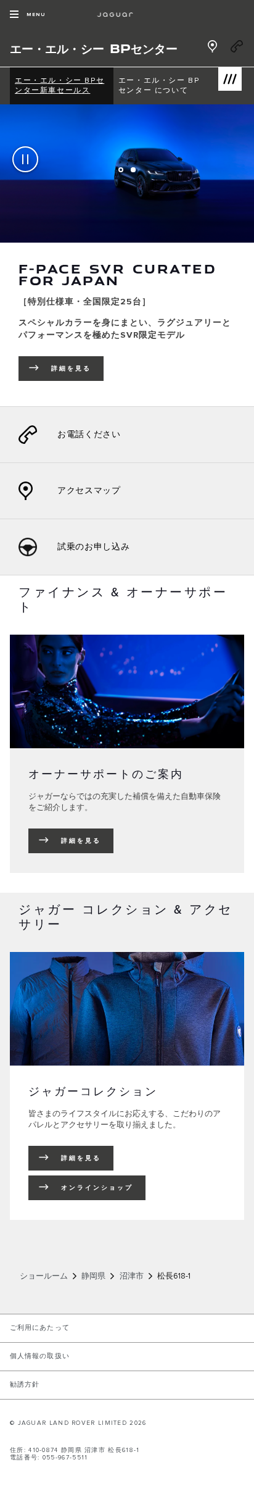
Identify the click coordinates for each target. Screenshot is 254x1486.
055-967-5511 (65, 1458)
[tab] (120, 169)
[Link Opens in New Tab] (212, 52)
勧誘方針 (24, 1384)
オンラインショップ (97, 1188)
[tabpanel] (127, 255)
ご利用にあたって (40, 1328)
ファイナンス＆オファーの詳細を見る (125, 376)
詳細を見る (81, 841)
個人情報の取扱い (40, 1356)
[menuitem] (61, 85)
